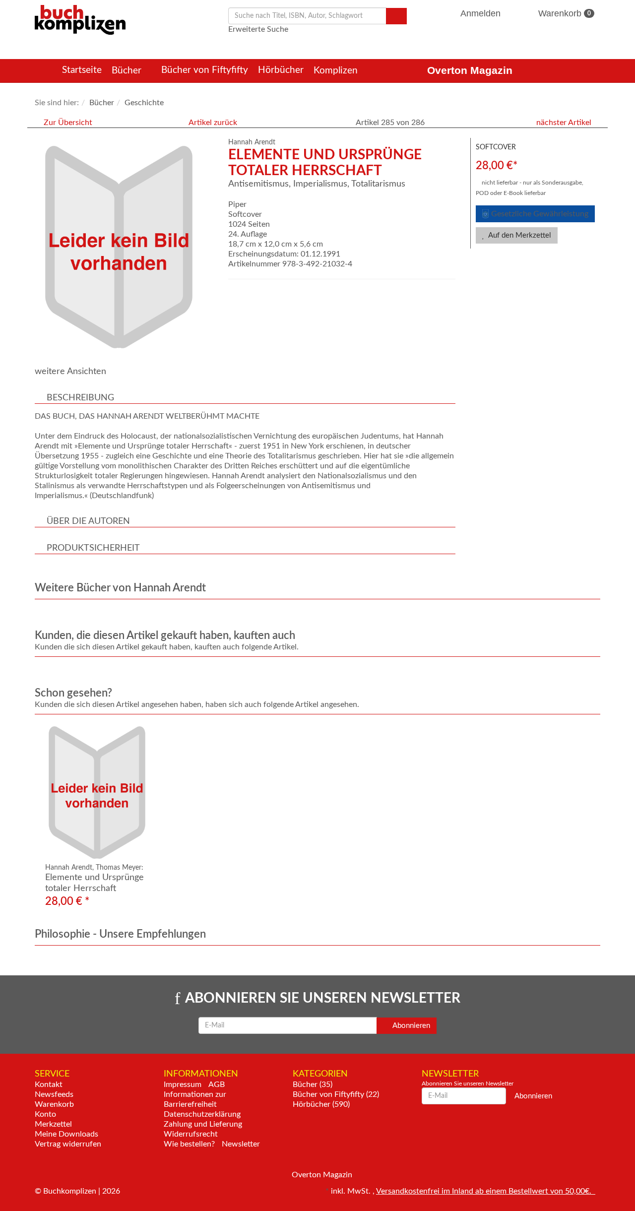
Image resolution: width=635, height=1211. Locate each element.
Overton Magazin (469, 70)
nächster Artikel (564, 123)
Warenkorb (563, 13)
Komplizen (337, 70)
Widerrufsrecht (191, 1134)
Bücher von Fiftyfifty (204, 70)
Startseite (82, 70)
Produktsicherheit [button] (93, 548)
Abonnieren (410, 1025)
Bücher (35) (312, 1084)
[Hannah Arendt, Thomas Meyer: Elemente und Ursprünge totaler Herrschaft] (105, 792)
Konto (45, 1114)
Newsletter (241, 1144)
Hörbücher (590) (321, 1104)
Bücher (128, 70)
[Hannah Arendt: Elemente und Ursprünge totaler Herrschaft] (126, 247)
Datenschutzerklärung (202, 1114)
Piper (237, 204)
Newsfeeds (54, 1094)
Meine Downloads (66, 1134)
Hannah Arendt (251, 142)
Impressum (182, 1084)
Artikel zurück (213, 123)
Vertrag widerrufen (68, 1144)
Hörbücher (281, 70)
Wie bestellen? (189, 1144)
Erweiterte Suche (258, 29)
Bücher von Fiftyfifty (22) (336, 1094)
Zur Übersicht (68, 123)
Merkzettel (53, 1124)
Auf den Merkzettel (519, 235)
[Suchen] (396, 16)
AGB (216, 1084)
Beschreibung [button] (80, 397)
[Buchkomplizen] (80, 19)
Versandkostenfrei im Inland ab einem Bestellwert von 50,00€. (485, 1191)
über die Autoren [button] (88, 521)
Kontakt (49, 1084)
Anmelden (480, 13)
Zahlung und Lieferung (203, 1124)
